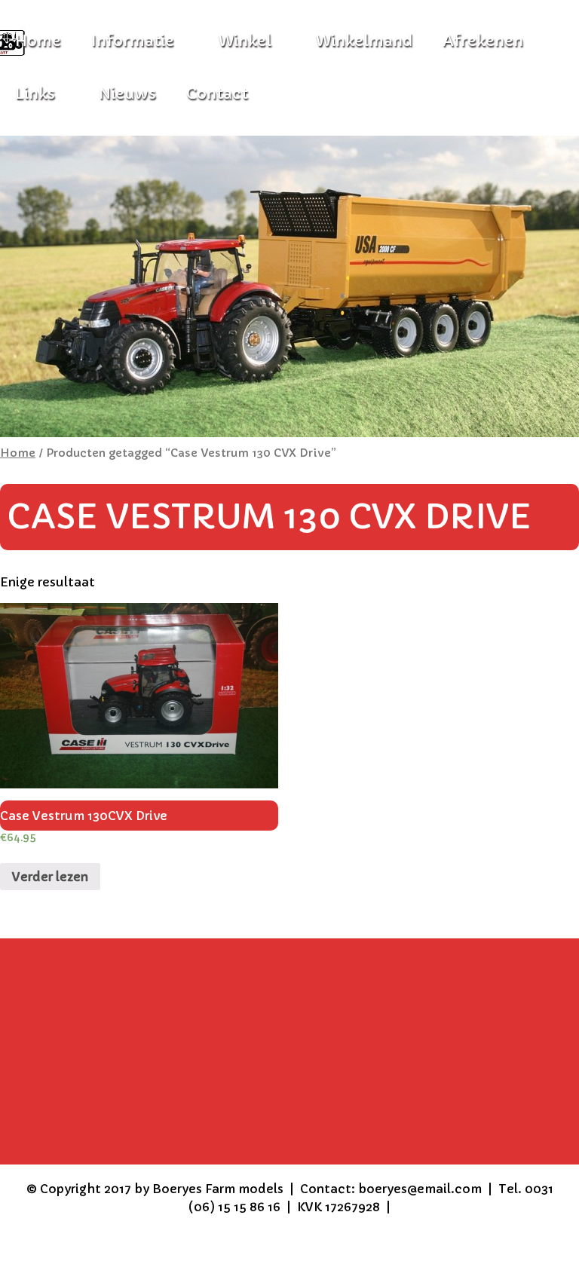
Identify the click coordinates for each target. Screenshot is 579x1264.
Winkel (244, 41)
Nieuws (127, 93)
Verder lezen (50, 876)
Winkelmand (363, 41)
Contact (217, 93)
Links (35, 93)
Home (17, 453)
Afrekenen (483, 41)
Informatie (132, 41)
